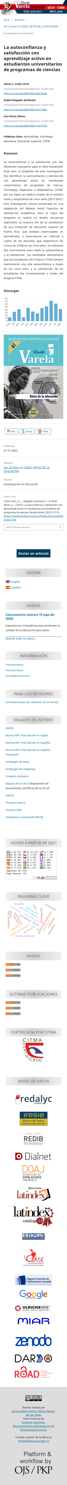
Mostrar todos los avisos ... (21, 638)
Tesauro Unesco (15, 802)
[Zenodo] (33, 1342)
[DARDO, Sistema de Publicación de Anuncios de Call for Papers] (33, 1360)
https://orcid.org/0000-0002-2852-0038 (25, 93)
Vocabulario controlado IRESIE (24, 817)
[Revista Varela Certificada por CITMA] (33, 1050)
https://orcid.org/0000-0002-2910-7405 (25, 109)
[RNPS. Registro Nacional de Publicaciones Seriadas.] (33, 1281)
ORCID (10, 795)
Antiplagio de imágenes (20, 769)
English (15, 581)
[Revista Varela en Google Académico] (33, 1296)
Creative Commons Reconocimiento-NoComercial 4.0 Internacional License (33, 1426)
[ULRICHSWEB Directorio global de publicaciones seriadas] (33, 1310)
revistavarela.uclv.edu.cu (33, 1441)
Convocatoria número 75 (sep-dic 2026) (30, 616)
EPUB (28, 431)
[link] (14, 810)
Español (15, 587)
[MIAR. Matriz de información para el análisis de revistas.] (33, 1323)
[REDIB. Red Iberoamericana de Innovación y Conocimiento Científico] (33, 1140)
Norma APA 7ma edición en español (28, 742)
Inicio (7, 19)
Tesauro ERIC (14, 810)
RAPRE (10, 728)
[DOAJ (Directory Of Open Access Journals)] (33, 1175)
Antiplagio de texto (17, 761)
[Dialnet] (33, 1158)
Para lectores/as (14, 664)
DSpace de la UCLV (18, 783)
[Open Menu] (3, 12)
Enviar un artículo (33, 553)
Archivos (19, 19)
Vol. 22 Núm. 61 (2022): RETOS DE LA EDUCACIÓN (31, 26)
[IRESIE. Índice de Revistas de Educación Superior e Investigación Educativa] (34, 1120)
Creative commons (17, 776)
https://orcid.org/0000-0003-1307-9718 (25, 125)
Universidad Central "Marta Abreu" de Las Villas (34, 1413)
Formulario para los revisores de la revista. (32, 702)
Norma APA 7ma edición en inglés (27, 735)
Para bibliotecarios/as (18, 675)
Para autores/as (14, 670)
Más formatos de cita (18, 527)
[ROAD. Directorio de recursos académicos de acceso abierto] (33, 1374)
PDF (13, 431)
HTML (45, 431)
